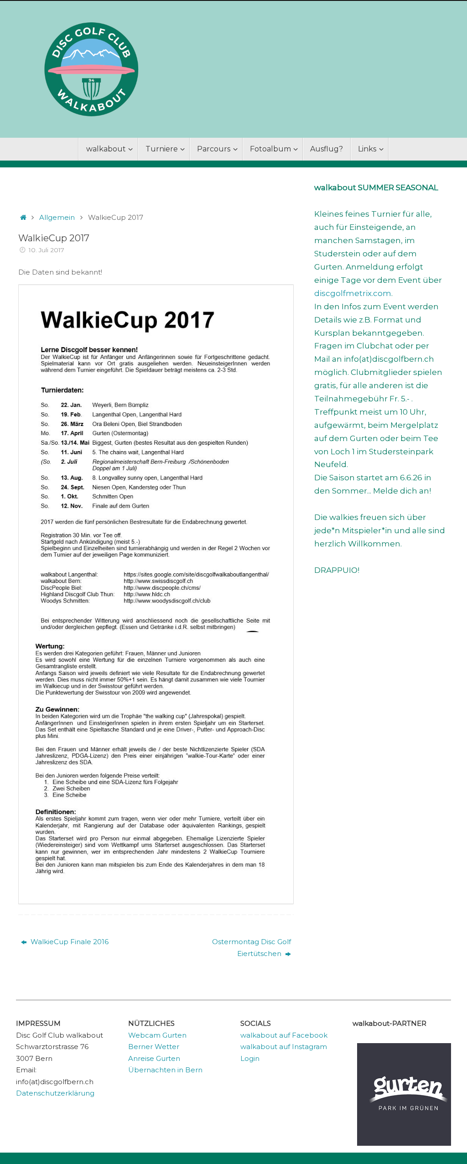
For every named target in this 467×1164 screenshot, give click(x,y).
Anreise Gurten (154, 1058)
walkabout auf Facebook (283, 1035)
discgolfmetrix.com (352, 293)
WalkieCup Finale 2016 (69, 941)
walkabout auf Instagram (283, 1046)
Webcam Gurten (157, 1035)
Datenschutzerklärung (55, 1093)
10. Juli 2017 (46, 250)
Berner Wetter (153, 1046)
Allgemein (57, 217)
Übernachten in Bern (165, 1069)
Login (249, 1058)
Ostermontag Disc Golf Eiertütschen (251, 947)
